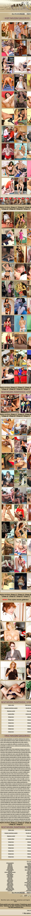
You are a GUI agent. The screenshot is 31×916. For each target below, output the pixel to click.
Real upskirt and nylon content (9, 904)
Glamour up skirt (11, 711)
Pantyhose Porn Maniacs (23, 905)
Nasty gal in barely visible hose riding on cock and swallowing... (15, 770)
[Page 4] (5, 209)
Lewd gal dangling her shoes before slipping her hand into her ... (15, 802)
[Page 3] (28, 207)
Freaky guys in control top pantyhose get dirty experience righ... (15, 780)
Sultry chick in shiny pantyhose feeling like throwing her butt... (14, 794)
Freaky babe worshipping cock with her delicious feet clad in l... (15, 739)
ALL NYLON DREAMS (18, 14)
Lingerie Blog (11, 714)
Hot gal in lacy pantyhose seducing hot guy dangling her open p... (15, 787)
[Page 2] (21, 207)
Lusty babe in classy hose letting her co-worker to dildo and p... (15, 772)
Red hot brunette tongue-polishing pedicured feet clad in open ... (15, 775)
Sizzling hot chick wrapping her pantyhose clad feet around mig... (15, 820)
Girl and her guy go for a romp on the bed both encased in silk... (15, 762)
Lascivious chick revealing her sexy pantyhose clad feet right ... (15, 788)
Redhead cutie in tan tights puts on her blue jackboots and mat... (15, 750)
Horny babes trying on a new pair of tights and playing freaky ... (15, 812)
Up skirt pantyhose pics (15, 907)
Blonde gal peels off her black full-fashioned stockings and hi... (15, 777)
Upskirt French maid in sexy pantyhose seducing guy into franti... (15, 819)
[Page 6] (19, 209)
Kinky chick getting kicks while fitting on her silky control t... (14, 742)
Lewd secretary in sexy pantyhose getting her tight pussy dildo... (15, 807)
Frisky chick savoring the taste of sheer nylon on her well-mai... (15, 765)
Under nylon (11, 705)
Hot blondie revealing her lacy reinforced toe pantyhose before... (15, 745)
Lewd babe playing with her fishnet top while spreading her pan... (15, 800)
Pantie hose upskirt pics (6, 747)
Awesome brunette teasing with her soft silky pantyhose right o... (15, 757)
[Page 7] (27, 209)
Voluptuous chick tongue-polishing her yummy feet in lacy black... (15, 785)
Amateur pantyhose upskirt (11, 708)
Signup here (11, 717)
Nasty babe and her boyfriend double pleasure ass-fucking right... (15, 799)
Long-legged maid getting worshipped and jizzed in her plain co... (15, 767)
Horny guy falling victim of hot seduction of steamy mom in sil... (15, 749)
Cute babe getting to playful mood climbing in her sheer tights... (15, 755)
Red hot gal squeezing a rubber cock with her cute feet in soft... (15, 811)
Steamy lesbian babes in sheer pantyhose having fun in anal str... (15, 759)
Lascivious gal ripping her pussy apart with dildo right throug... (14, 754)
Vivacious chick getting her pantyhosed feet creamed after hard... (15, 752)
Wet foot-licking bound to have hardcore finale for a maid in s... (14, 763)
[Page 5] (12, 209)
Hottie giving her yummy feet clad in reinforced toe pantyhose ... (15, 817)
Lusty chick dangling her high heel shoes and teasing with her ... (15, 760)
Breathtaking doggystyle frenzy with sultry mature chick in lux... (15, 797)
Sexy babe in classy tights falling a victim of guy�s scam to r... (15, 778)
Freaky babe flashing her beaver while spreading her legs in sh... (15, 740)
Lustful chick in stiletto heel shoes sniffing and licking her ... (14, 782)
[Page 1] (14, 207)
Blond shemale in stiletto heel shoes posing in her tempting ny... (15, 792)
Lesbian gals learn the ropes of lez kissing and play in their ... (14, 773)
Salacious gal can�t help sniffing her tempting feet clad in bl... (14, 744)
